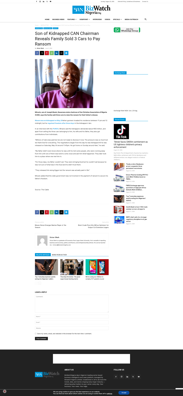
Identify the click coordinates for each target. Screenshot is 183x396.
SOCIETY (55, 28)
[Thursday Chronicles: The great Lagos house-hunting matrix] (71, 267)
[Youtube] (50, 1)
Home (37, 25)
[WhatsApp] (52, 53)
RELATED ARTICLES (42, 255)
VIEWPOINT (84, 19)
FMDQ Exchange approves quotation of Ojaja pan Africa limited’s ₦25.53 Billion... (136, 188)
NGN (126, 111)
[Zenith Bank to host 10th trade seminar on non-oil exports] (119, 209)
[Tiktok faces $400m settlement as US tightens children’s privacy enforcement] (131, 131)
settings (109, 394)
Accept (124, 393)
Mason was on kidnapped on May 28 (49, 120)
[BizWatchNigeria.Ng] (91, 10)
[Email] (61, 53)
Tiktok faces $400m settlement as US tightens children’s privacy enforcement (131, 144)
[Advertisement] (72, 197)
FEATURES (71, 19)
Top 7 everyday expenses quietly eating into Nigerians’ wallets (136, 198)
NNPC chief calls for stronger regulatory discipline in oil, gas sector (136, 219)
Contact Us (145, 1)
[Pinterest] (47, 53)
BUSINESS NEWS (58, 19)
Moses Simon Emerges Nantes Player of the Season (50, 226)
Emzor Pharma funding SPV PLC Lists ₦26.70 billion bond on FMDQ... (137, 177)
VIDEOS (107, 19)
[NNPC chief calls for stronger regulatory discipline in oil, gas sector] (119, 220)
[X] (47, 1)
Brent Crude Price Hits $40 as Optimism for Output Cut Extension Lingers (93, 226)
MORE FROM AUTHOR (59, 255)
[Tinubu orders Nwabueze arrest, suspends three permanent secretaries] (119, 166)
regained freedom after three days (61, 123)
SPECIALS (116, 19)
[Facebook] (36, 1)
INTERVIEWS (97, 19)
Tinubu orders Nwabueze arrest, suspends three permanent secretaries (134, 166)
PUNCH (56, 129)
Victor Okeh (40, 48)
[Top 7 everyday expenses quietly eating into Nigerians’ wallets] (46, 267)
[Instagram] (40, 1)
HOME (47, 19)
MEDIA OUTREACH (131, 19)
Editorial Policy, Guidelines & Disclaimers (129, 1)
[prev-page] (36, 283)
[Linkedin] (43, 1)
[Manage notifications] (4, 391)
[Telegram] (66, 53)
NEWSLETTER (45, 25)
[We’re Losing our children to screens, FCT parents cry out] (97, 267)
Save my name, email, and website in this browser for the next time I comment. (64, 333)
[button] (145, 20)
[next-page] (39, 283)
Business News (48, 28)
